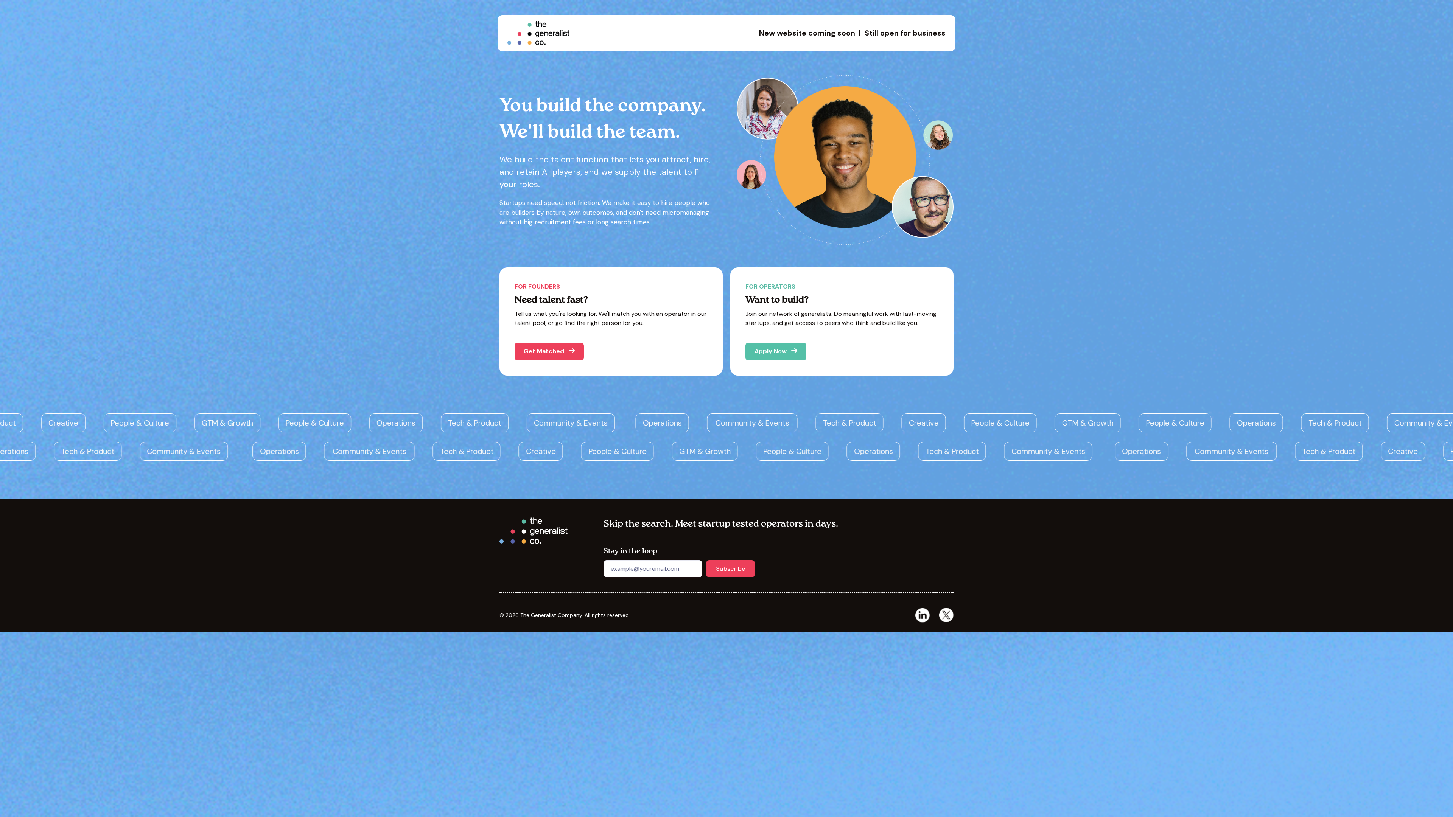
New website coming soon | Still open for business (852, 33)
